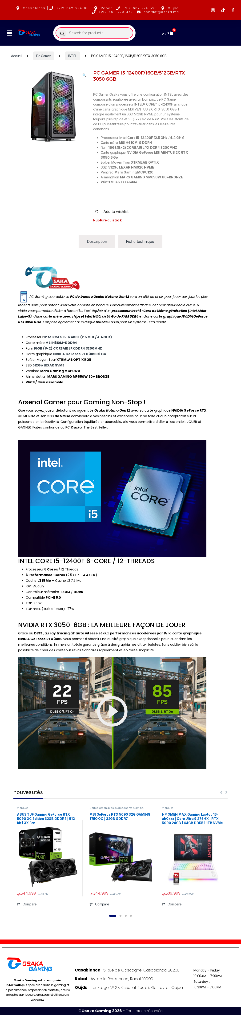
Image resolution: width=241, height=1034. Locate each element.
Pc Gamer (43, 56)
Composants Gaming (129, 808)
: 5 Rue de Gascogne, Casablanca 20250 (127, 970)
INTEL (72, 56)
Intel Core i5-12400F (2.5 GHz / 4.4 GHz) (78, 337)
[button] (9, 33)
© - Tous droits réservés (120, 1011)
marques (22, 808)
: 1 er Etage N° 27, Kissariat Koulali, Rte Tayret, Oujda (129, 987)
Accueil (16, 56)
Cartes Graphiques (101, 808)
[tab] (97, 241)
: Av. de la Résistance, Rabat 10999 (114, 979)
